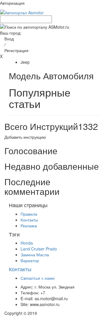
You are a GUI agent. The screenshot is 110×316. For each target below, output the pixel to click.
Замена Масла (35, 254)
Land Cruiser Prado (39, 249)
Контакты (29, 220)
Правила (29, 214)
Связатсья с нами (38, 278)
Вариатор (30, 260)
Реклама (29, 226)
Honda (27, 243)
